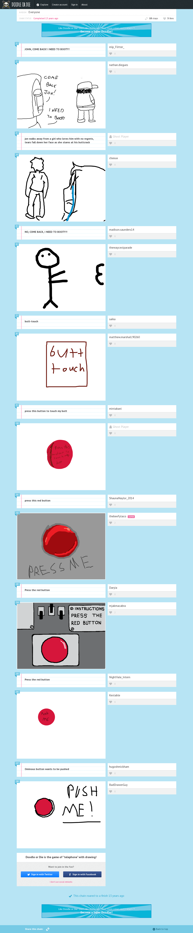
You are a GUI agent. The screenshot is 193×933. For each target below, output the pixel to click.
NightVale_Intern (119, 677)
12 (17, 513)
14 (17, 602)
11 (17, 494)
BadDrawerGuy (118, 785)
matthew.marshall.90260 (124, 337)
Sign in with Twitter (41, 874)
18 (17, 781)
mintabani (115, 408)
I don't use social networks (61, 882)
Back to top (162, 928)
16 (17, 692)
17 (17, 763)
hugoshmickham (119, 766)
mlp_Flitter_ (116, 47)
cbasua (113, 158)
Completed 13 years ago (45, 18)
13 (17, 584)
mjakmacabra (117, 606)
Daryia (113, 587)
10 (17, 423)
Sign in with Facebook (84, 874)
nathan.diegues (118, 65)
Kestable (114, 695)
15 (17, 673)
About (84, 4)
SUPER (131, 516)
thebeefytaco (118, 516)
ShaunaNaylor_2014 (121, 498)
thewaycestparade (120, 247)
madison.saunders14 (121, 229)
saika (112, 319)
